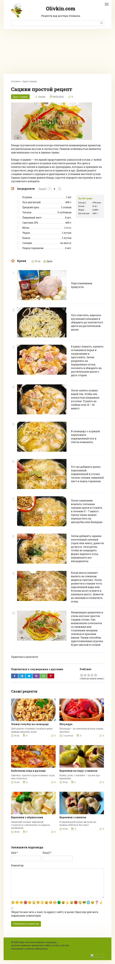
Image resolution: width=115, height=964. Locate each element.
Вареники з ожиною (72, 817)
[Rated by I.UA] (97, 955)
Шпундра (65, 724)
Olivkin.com (60, 8)
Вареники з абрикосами (27, 817)
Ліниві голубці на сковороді (30, 724)
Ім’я (14, 852)
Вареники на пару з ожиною (78, 770)
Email (47, 852)
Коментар (17, 865)
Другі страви (20, 96)
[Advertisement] (57, 51)
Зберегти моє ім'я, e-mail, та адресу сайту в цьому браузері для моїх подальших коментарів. (54, 913)
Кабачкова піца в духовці (28, 770)
